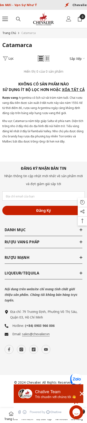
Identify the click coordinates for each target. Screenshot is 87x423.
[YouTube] (46, 349)
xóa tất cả (73, 89)
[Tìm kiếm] (18, 19)
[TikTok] (33, 349)
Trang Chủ (9, 33)
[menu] (5, 19)
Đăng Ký (43, 210)
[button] (41, 58)
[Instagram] (21, 349)
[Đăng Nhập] (68, 18)
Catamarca (28, 33)
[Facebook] (9, 349)
